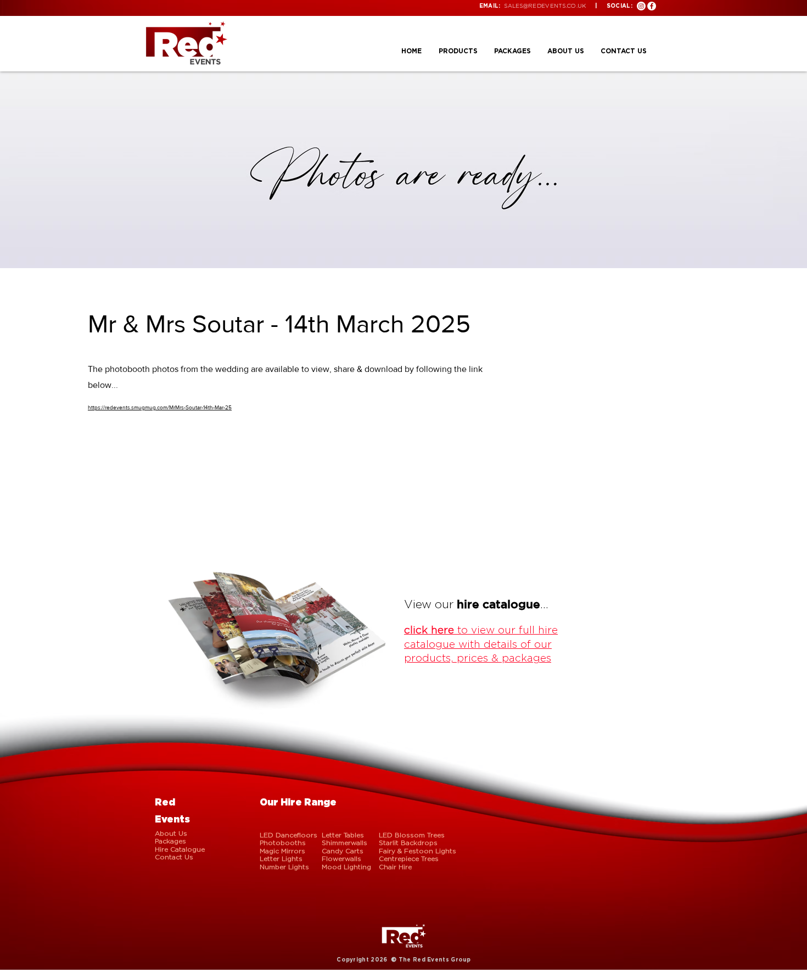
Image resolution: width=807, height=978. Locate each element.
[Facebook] (651, 6)
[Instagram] (641, 6)
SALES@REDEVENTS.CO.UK (545, 6)
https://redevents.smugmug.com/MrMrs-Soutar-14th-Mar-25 (160, 407)
